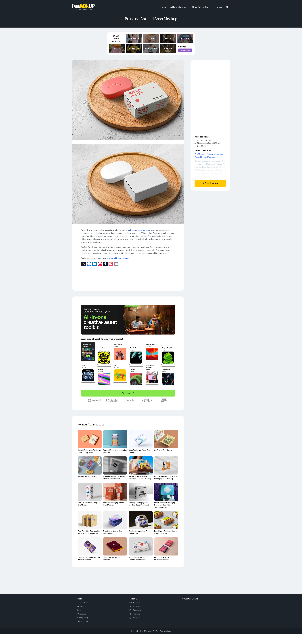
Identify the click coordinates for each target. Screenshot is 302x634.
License (219, 7)
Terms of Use (82, 621)
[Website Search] (227, 7)
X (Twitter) (137, 606)
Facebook (137, 610)
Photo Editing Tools (201, 7)
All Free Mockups (178, 7)
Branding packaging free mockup (208, 161)
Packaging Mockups (215, 154)
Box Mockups (200, 154)
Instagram (136, 618)
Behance (136, 602)
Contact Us (81, 614)
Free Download (211, 183)
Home (163, 7)
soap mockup (144, 230)
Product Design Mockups (205, 157)
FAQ (79, 610)
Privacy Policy (82, 618)
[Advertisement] (128, 278)
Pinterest (136, 614)
